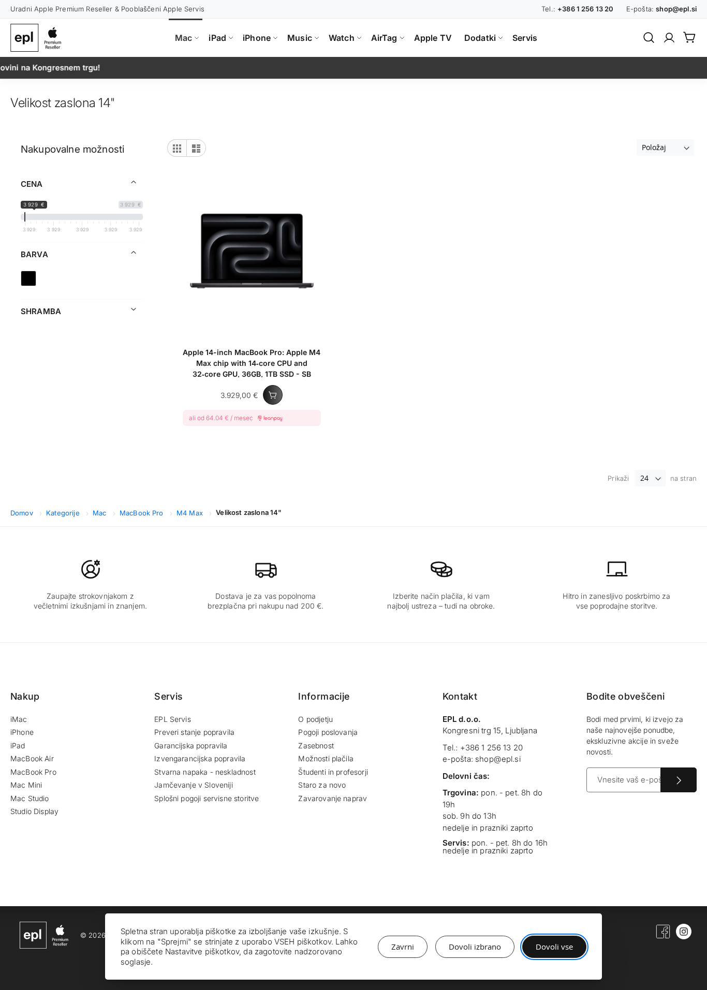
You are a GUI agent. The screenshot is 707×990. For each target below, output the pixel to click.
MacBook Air (32, 758)
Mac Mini (26, 784)
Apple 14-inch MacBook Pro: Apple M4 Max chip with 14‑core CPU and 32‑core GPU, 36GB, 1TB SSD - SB (251, 362)
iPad (17, 745)
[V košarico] (273, 395)
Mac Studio (29, 798)
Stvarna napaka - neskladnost (204, 771)
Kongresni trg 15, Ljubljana (490, 730)
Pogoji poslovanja (328, 732)
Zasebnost (315, 745)
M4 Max (190, 513)
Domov (22, 513)
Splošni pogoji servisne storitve (206, 798)
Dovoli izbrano (475, 946)
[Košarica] (690, 37)
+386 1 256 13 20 (491, 747)
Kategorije (64, 513)
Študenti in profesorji (333, 771)
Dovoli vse (554, 946)
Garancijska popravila (190, 745)
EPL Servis (172, 719)
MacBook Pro (143, 513)
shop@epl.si (498, 759)
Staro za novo (322, 784)
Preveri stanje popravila (194, 732)
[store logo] (38, 38)
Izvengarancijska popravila (199, 758)
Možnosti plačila (326, 758)
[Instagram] (683, 937)
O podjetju (315, 719)
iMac (18, 719)
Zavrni (402, 946)
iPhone (22, 732)
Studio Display (34, 811)
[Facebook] (663, 937)
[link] (669, 38)
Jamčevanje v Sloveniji (193, 784)
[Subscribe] (678, 779)
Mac (101, 513)
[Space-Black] (28, 278)
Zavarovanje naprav (332, 798)
